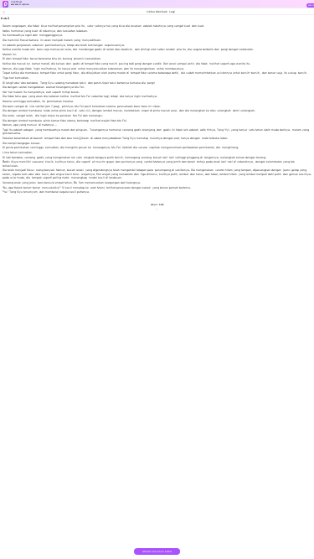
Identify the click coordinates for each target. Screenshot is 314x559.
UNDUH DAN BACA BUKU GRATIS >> (157, 553)
